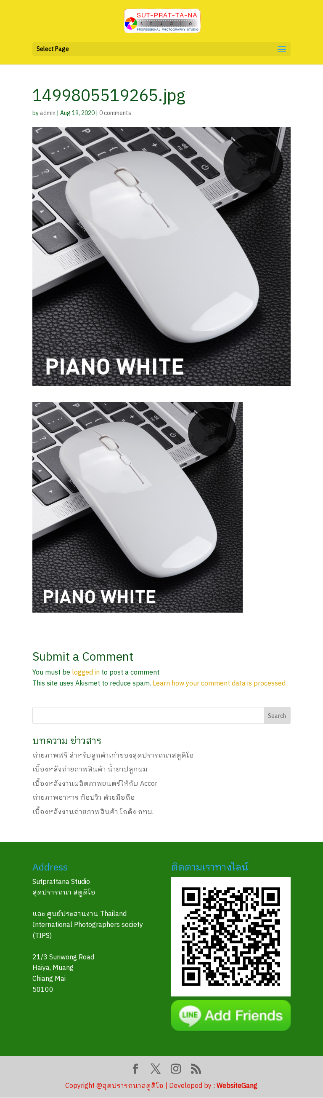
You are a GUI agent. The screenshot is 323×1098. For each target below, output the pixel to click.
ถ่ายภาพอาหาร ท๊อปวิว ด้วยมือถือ (83, 797)
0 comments (115, 113)
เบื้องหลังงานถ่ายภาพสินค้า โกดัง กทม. (93, 812)
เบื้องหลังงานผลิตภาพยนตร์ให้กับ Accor (94, 784)
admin (48, 113)
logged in (86, 672)
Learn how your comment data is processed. (220, 683)
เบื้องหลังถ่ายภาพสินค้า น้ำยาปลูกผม (90, 769)
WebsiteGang (237, 1086)
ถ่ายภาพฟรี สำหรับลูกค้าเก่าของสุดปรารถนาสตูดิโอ (113, 755)
